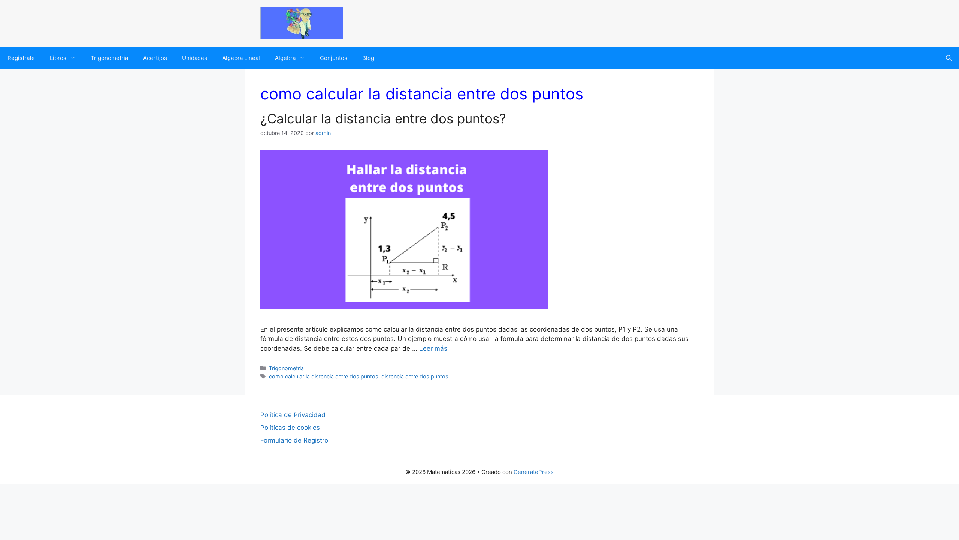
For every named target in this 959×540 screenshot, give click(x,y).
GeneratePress (534, 472)
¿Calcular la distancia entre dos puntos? (383, 118)
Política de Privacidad (293, 414)
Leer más (433, 348)
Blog (368, 58)
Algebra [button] (285, 58)
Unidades (194, 58)
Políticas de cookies (290, 427)
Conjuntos (333, 58)
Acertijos (155, 58)
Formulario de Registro (294, 440)
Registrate (21, 58)
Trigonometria (109, 58)
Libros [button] (58, 58)
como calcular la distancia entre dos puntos (323, 376)
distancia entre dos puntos (414, 376)
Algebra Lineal (241, 58)
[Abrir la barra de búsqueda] (948, 58)
